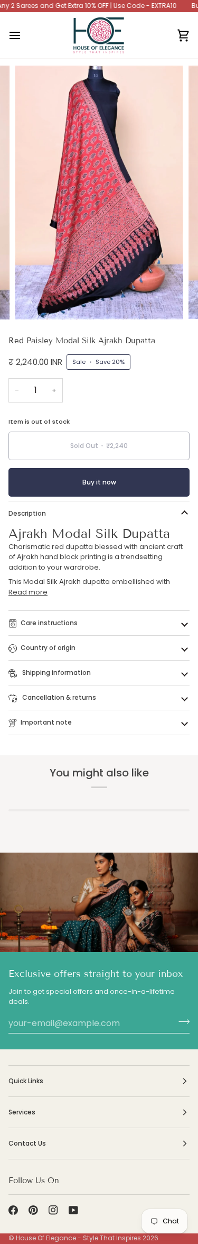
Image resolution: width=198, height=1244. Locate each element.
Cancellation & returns (58, 697)
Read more (28, 592)
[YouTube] (73, 1210)
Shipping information (56, 672)
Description (27, 513)
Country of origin (48, 647)
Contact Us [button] (27, 1143)
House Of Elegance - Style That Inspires (78, 1237)
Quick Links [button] (25, 1080)
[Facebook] (13, 1210)
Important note (46, 722)
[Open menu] (24, 35)
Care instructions (49, 622)
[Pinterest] (33, 1210)
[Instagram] (53, 1210)
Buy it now (99, 482)
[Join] (181, 1021)
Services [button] (21, 1112)
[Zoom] (34, 299)
